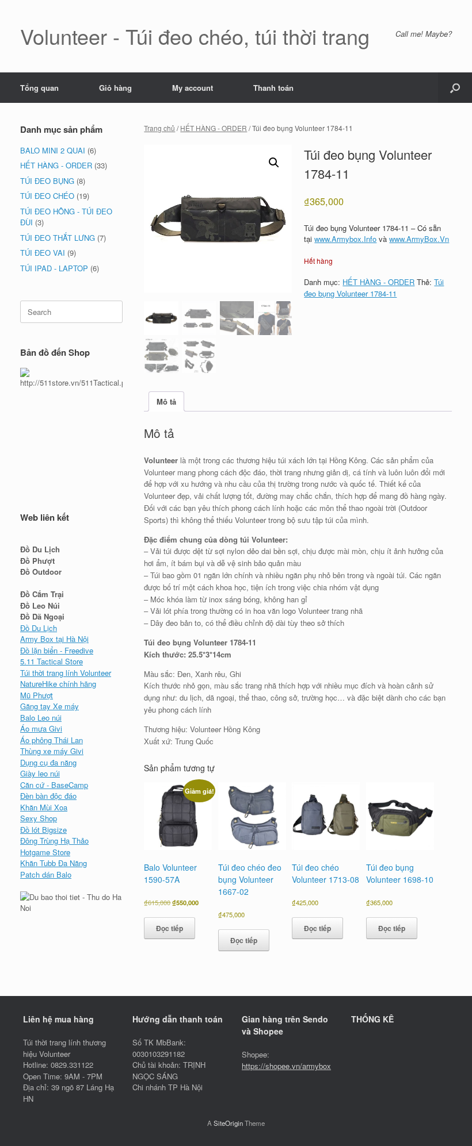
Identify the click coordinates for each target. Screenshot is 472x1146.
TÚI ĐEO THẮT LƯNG (57, 237)
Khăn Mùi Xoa (43, 807)
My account (192, 87)
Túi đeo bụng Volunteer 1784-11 (374, 287)
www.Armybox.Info (345, 238)
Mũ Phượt (36, 695)
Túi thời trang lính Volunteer (65, 672)
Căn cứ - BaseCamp (54, 784)
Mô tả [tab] (166, 401)
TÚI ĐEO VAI (42, 252)
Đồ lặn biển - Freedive (56, 650)
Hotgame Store (45, 852)
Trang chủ (159, 128)
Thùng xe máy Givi (51, 750)
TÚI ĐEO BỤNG (47, 180)
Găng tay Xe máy (49, 706)
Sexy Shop (38, 818)
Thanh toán (273, 87)
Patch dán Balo (45, 874)
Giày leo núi (40, 773)
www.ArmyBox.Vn (419, 238)
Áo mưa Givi (41, 728)
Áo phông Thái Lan (51, 739)
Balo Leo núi (41, 717)
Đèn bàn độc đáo (48, 795)
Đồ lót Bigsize (43, 829)
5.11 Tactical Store (51, 661)
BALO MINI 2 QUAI (52, 150)
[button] (455, 87)
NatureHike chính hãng (58, 683)
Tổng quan (39, 87)
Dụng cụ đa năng (48, 762)
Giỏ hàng (115, 87)
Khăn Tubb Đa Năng (53, 862)
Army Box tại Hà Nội (54, 638)
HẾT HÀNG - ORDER (213, 128)
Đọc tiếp (169, 928)
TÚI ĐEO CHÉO (47, 195)
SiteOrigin (228, 1123)
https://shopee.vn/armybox (286, 1065)
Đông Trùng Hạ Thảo (54, 840)
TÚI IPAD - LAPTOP (54, 268)
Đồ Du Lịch (38, 627)
